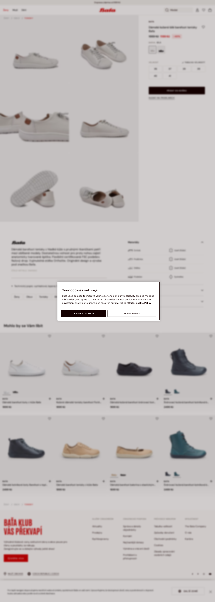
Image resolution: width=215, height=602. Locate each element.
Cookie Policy (143, 303)
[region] (108, 300)
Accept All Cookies (84, 313)
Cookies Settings (132, 313)
